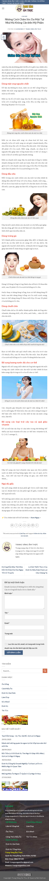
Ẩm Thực (9, 831)
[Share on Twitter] (20, 525)
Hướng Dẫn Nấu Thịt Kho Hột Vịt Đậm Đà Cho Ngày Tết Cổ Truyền (12, 570)
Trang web (9, 634)
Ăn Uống (5, 684)
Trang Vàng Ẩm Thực (33, 29)
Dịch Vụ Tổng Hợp (13, 849)
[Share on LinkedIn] (33, 525)
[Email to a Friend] (24, 525)
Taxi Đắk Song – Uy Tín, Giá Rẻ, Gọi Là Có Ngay (21, 736)
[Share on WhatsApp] (12, 525)
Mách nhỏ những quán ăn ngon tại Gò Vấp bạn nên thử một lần (24, 744)
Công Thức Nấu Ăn (13, 837)
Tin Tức (5, 710)
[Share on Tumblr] (37, 525)
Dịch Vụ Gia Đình (8, 693)
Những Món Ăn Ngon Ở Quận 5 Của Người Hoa (21, 774)
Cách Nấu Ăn (7, 688)
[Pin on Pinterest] (29, 525)
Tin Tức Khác (31, 837)
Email (7, 623)
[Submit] (45, 671)
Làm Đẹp (24, 16)
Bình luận (9, 593)
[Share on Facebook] (16, 525)
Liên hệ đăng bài (12, 826)
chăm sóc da (38, 533)
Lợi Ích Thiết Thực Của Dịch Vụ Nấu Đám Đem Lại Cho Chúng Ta (36, 570)
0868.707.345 (19, 859)
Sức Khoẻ (6, 702)
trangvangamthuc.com (21, 865)
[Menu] (3, 8)
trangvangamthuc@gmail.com (21, 862)
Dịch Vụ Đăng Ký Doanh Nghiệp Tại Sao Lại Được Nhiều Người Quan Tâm (22, 765)
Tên (6, 613)
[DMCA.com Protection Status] (24, 874)
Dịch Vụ (5, 706)
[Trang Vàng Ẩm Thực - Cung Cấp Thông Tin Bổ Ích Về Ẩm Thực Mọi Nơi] (24, 8)
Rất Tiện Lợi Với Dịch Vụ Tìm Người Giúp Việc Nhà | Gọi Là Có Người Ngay (23, 754)
